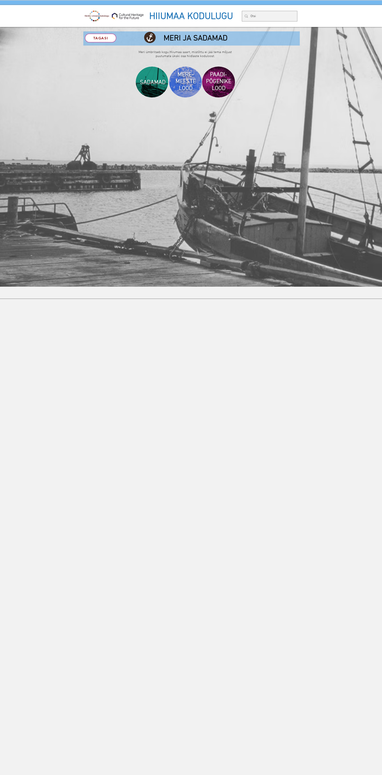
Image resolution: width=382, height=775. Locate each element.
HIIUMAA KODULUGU (191, 16)
